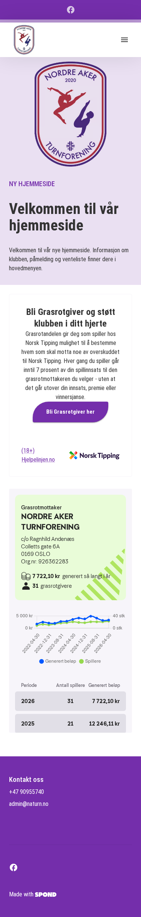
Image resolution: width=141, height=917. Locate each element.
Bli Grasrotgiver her (70, 411)
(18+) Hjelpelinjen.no (38, 455)
